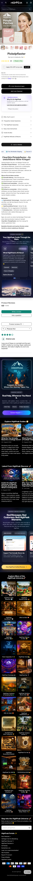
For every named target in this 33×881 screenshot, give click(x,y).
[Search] (29, 827)
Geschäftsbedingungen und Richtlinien (16, 875)
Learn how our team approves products (17, 105)
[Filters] (3, 328)
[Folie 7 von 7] (30, 48)
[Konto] (27, 3)
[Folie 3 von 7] (12, 48)
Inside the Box (8, 132)
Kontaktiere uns (5, 848)
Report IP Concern (6, 855)
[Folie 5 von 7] (21, 48)
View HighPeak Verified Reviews (15, 567)
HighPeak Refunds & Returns (12, 136)
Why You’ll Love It (9, 117)
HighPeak (18, 871)
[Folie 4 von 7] (17, 48)
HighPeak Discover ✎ (7, 841)
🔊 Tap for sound (25, 293)
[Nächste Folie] (30, 441)
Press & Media (5, 857)
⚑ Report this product (13, 108)
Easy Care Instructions (10, 128)
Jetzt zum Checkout (16, 91)
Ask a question (16, 315)
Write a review (16, 312)
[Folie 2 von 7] (7, 48)
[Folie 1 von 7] (3, 48)
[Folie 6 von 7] (26, 48)
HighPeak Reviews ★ (7, 843)
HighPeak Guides (6, 859)
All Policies (4, 845)
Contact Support (16, 412)
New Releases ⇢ (6, 836)
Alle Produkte (5, 852)
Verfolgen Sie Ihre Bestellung (9, 838)
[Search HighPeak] (30, 9)
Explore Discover (7, 274)
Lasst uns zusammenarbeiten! (10, 850)
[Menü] (2, 3)
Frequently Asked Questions (12, 121)
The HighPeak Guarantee (11, 125)
